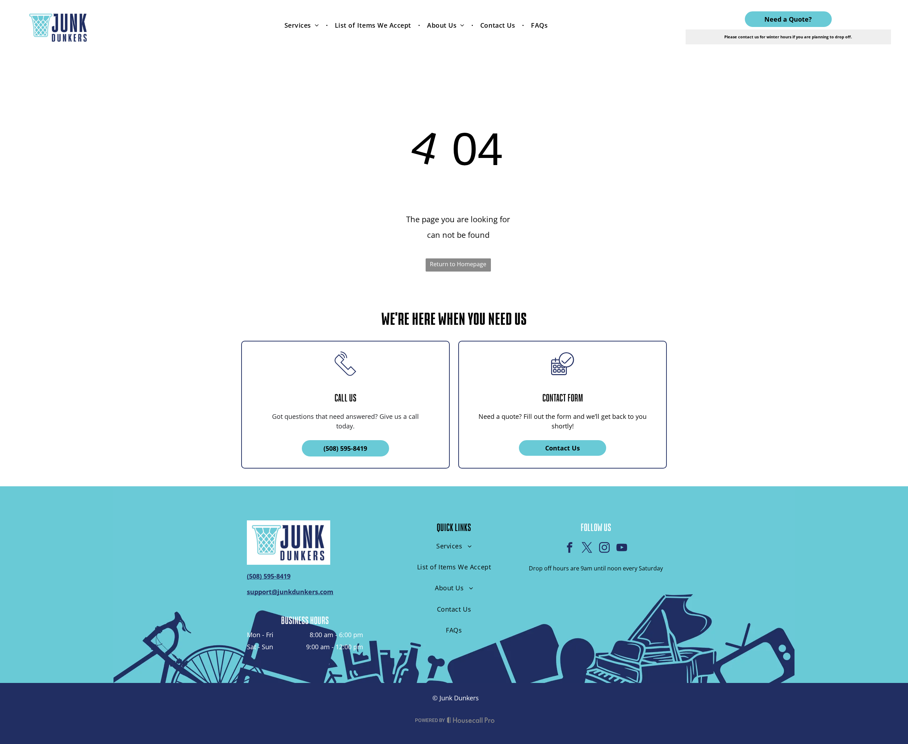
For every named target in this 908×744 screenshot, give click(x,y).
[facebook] (569, 548)
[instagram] (604, 548)
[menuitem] (302, 25)
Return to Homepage (458, 264)
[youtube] (621, 548)
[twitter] (587, 548)
